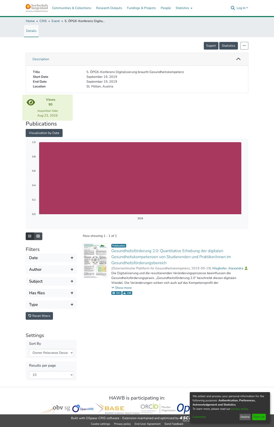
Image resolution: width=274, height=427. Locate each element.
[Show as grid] (38, 236)
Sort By (35, 344)
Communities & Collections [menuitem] (71, 8)
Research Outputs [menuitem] (109, 8)
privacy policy (239, 409)
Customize (199, 417)
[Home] (37, 8)
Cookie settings (100, 424)
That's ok (259, 417)
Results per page (42, 365)
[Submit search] (232, 8)
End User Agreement (148, 424)
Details (31, 31)
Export (211, 46)
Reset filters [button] (40, 316)
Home (30, 21)
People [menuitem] (166, 8)
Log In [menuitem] (241, 8)
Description (40, 59)
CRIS (43, 21)
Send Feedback (173, 424)
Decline (245, 417)
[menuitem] (183, 8)
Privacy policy (122, 424)
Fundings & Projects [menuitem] (141, 8)
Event (56, 21)
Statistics (228, 46)
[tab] (137, 59)
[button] (238, 59)
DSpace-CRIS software (102, 418)
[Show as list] (30, 236)
